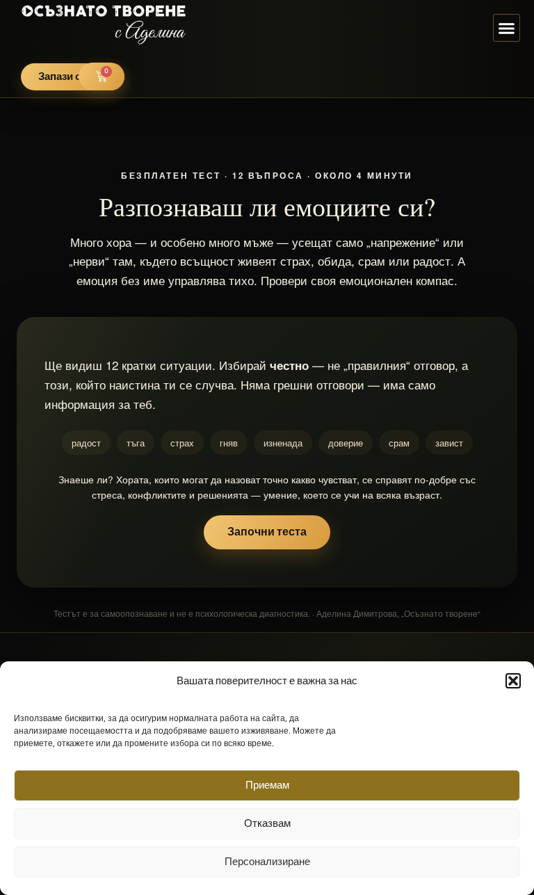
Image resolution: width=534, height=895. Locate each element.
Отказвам (267, 823)
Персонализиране (267, 862)
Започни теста (267, 532)
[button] (513, 681)
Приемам (267, 785)
